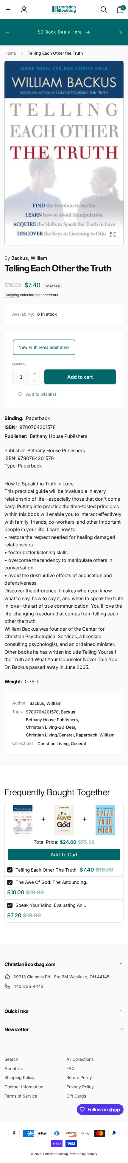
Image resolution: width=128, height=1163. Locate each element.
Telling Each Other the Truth (46, 870)
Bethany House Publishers (52, 719)
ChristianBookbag (55, 1154)
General (78, 743)
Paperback (86, 734)
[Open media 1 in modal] (64, 153)
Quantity (19, 364)
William (106, 734)
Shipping (11, 295)
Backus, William (25, 258)
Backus (68, 711)
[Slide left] (7, 32)
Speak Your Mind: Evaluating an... (50, 905)
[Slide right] (120, 32)
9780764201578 (42, 711)
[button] (8, 9)
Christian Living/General (50, 734)
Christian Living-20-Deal (50, 727)
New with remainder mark (44, 347)
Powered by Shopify (83, 1154)
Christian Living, (54, 743)
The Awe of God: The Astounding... (52, 882)
